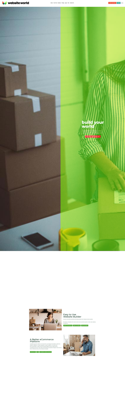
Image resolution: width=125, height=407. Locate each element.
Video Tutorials (76, 325)
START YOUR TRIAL (112, 2)
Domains (59, 2)
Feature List (32, 351)
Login (66, 2)
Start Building (85, 325)
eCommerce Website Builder (45, 351)
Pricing (63, 2)
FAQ (68, 2)
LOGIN (119, 2)
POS (37, 351)
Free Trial (55, 2)
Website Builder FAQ (68, 325)
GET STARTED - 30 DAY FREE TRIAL (93, 136)
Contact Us (72, 2)
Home (52, 2)
